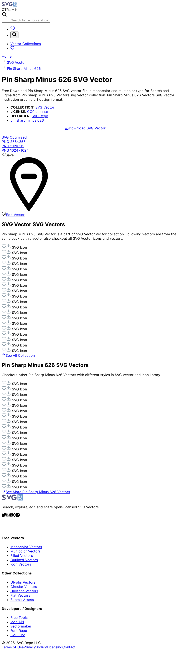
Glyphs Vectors (22, 582)
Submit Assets (22, 599)
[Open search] (14, 35)
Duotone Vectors (24, 591)
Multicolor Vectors (25, 551)
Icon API (17, 622)
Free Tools (19, 617)
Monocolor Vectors (26, 547)
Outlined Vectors (24, 560)
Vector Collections (25, 44)
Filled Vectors (21, 555)
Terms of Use (13, 647)
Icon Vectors (20, 564)
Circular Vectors (23, 586)
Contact (69, 647)
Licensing (54, 647)
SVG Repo (40, 116)
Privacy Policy (35, 647)
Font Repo (18, 630)
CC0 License (37, 111)
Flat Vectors (20, 595)
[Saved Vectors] (12, 29)
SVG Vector (44, 107)
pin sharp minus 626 (27, 120)
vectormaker (20, 626)
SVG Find (17, 635)
